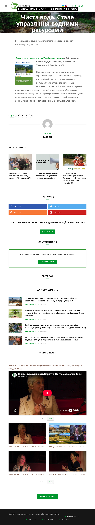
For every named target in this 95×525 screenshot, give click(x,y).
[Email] (6, 67)
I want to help (47, 262)
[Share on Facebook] (6, 48)
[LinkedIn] (6, 60)
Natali (44, 37)
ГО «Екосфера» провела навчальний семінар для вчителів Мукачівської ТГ (20, 175)
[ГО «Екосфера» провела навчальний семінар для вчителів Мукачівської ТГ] (20, 162)
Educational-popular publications (47, 9)
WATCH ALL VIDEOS (47, 496)
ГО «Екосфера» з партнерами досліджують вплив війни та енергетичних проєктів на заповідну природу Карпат (51, 299)
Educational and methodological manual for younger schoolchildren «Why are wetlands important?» (74, 178)
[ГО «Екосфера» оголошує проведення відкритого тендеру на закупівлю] (47, 162)
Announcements (32, 304)
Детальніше (47, 232)
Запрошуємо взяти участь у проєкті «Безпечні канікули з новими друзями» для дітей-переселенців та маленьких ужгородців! (54, 338)
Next (50, 418)
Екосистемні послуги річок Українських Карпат (39, 58)
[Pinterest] (26, 116)
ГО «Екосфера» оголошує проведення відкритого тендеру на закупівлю (47, 175)
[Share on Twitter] (6, 54)
